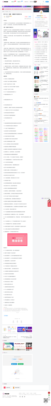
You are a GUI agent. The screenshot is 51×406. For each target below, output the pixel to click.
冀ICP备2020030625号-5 (38, 394)
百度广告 (36, 136)
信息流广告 (36, 41)
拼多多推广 (45, 139)
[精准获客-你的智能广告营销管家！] (6, 393)
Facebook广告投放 (37, 131)
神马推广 (41, 139)
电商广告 (26, 1)
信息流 (14, 1)
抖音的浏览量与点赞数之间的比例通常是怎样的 (41, 26)
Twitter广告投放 (46, 131)
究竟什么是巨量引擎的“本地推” (40, 25)
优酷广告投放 (46, 129)
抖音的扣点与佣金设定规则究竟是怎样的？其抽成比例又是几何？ (41, 22)
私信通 (37, 141)
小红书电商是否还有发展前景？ (43, 85)
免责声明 (24, 393)
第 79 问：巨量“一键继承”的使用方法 (13, 14)
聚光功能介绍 (41, 132)
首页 (3, 11)
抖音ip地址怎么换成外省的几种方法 (40, 115)
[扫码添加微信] (49, 395)
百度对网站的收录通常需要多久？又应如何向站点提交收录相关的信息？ (41, 21)
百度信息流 (36, 138)
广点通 (46, 138)
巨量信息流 (45, 141)
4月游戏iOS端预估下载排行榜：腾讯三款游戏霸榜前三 (43, 81)
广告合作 (27, 393)
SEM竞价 (45, 136)
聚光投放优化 (37, 135)
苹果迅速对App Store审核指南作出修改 (43, 76)
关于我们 (31, 393)
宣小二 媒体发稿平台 (38, 110)
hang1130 (37, 113)
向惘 (36, 102)
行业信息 (6, 11)
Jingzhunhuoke (30, 394)
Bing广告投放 (37, 129)
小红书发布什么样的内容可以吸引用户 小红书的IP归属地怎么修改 (41, 121)
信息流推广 (41, 136)
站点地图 (34, 393)
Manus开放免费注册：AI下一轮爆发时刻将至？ (43, 89)
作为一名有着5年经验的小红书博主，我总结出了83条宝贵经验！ (43, 68)
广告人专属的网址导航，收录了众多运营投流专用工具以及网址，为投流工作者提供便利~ (18, 9)
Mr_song (37, 108)
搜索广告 (20, 1)
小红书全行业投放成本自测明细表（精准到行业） (41, 105)
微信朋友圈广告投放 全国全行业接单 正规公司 (41, 99)
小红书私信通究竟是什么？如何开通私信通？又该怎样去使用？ (41, 23)
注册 (21, 359)
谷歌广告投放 (37, 128)
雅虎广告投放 (46, 132)
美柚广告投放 (41, 128)
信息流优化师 (41, 138)
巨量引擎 (41, 135)
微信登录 (21, 363)
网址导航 (31, 1)
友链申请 (20, 393)
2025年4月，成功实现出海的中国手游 (43, 72)
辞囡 (36, 96)
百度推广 (46, 135)
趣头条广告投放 (41, 129)
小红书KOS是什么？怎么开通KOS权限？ (41, 46)
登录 (15, 359)
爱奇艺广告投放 (46, 128)
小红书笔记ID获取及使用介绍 (39, 53)
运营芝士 (35, 64)
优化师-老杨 (8, 16)
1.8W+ (11, 328)
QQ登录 (14, 363)
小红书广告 (41, 131)
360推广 (36, 139)
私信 (30, 16)
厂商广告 (42, 41)
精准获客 (25, 394)
